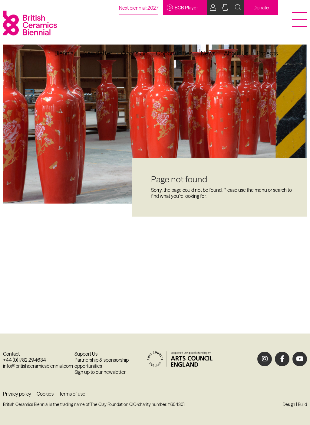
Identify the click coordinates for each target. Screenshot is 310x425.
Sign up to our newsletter (100, 372)
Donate (261, 8)
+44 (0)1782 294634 (24, 360)
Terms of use (72, 394)
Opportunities (174, 53)
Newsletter (97, 53)
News (208, 53)
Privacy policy (17, 394)
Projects (267, 53)
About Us (236, 53)
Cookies (45, 394)
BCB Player (186, 8)
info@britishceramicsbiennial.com (38, 366)
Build (302, 404)
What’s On (133, 53)
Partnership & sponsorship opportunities (101, 363)
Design (289, 404)
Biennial (64, 53)
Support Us (85, 354)
